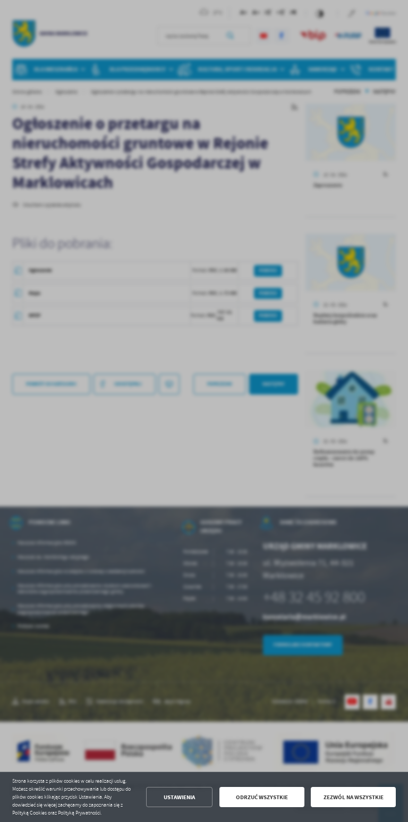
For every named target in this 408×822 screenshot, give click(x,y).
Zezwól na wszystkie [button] (354, 797)
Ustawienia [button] (179, 797)
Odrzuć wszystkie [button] (262, 797)
